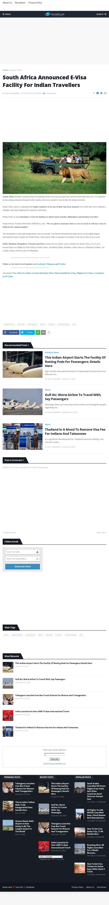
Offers (43, 324)
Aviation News (15, 70)
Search (100, 14)
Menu (8, 14)
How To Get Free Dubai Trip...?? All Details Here (95, 831)
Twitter (62, 264)
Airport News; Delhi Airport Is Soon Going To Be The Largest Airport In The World (24, 826)
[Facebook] (98, 93)
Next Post (101, 532)
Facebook (40, 264)
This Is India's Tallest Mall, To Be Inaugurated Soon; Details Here (25, 806)
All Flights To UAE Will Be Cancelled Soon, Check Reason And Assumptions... (96, 814)
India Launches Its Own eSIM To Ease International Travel (42, 711)
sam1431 (20, 887)
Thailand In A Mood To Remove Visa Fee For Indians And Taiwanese (75, 431)
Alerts (48, 389)
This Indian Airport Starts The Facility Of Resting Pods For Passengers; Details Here (75, 361)
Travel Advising (63, 324)
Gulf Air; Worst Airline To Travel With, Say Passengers (73, 397)
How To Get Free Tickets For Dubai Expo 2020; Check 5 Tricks (96, 868)
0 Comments (50, 93)
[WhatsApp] (37, 332)
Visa (74, 324)
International (32, 324)
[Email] (105, 93)
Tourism (52, 324)
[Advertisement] (54, 40)
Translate (60, 859)
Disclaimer (20, 2)
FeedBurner (60, 763)
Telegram (50, 264)
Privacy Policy (35, 2)
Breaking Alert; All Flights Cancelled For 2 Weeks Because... (95, 849)
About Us (7, 2)
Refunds (49, 635)
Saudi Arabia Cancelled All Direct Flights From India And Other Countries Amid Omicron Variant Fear (96, 791)
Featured (21, 324)
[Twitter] (101, 93)
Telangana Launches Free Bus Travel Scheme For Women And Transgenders (50, 695)
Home (5, 70)
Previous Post (10, 532)
